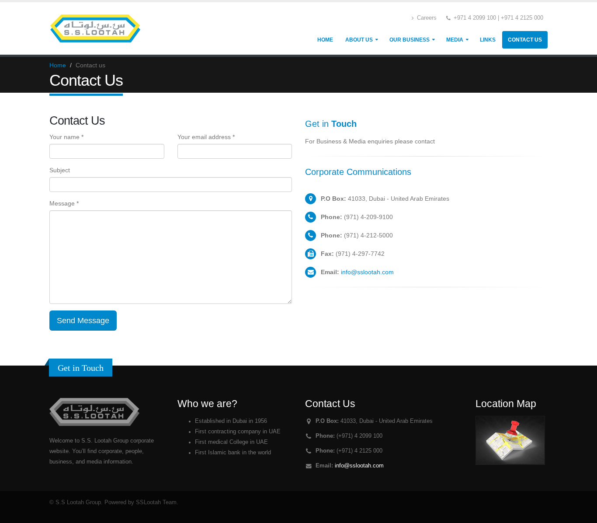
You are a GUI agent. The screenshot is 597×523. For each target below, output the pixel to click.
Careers (426, 18)
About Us (359, 40)
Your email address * (206, 136)
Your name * (66, 136)
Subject (59, 170)
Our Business (409, 40)
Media (454, 40)
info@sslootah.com (367, 271)
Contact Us (525, 40)
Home (325, 40)
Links (488, 40)
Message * (64, 203)
